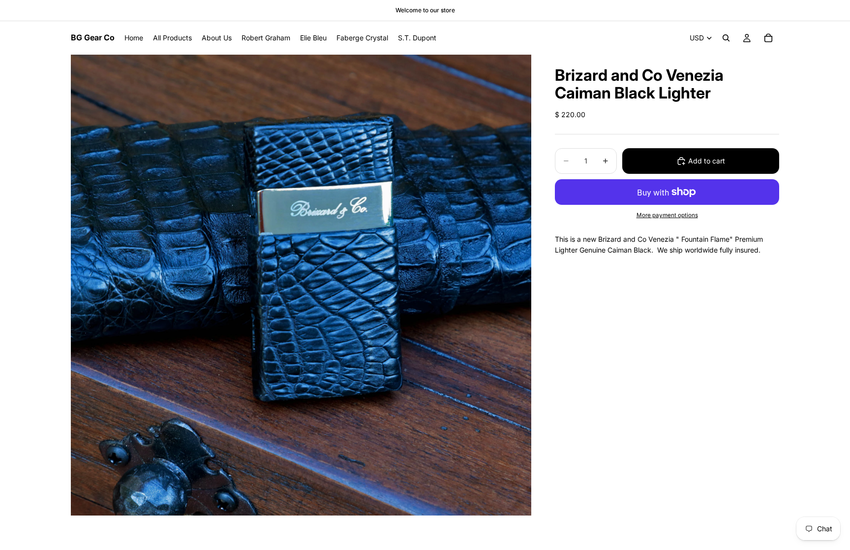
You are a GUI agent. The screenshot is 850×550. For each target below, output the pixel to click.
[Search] (726, 38)
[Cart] (768, 38)
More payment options (667, 215)
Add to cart (706, 161)
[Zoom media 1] (301, 285)
